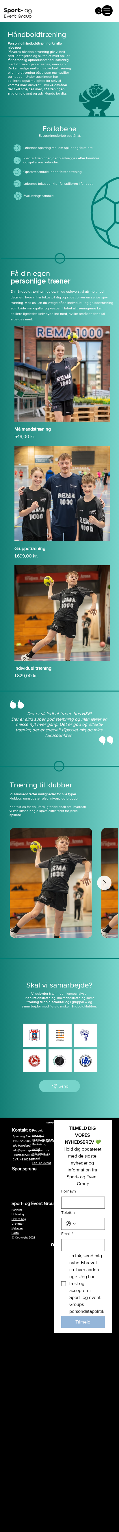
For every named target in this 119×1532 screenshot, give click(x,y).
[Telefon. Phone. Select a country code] (71, 1223)
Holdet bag (19, 1219)
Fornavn (68, 1191)
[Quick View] (62, 374)
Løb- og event (41, 1162)
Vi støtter (17, 1223)
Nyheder (17, 1228)
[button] (98, 10)
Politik (15, 1232)
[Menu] (107, 11)
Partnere (17, 1209)
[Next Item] (104, 883)
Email (67, 1233)
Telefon (68, 1212)
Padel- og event (42, 1139)
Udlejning (18, 1214)
